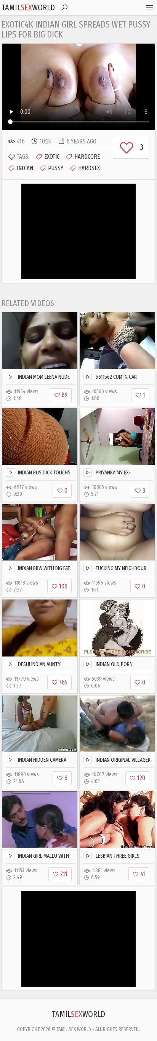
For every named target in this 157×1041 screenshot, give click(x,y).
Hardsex (89, 168)
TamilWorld (28, 7)
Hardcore (87, 156)
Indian (25, 168)
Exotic (51, 156)
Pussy (55, 168)
